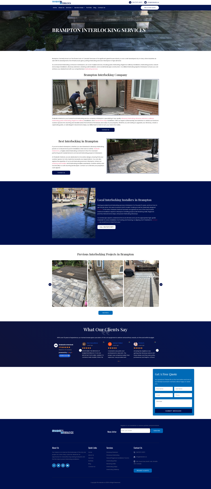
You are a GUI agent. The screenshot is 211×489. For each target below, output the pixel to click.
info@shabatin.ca (153, 2)
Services (69, 8)
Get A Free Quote (150, 8)
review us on (64, 355)
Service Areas (79, 8)
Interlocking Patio (111, 461)
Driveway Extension (112, 452)
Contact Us (101, 8)
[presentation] (50, 284)
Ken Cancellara (139, 343)
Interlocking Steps (111, 466)
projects (100, 209)
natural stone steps (101, 121)
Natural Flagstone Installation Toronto (117, 458)
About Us (61, 8)
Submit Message (173, 411)
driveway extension (141, 118)
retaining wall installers (59, 163)
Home (55, 8)
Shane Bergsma (114, 343)
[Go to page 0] (117, 361)
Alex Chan (86, 343)
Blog (94, 8)
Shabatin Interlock (66, 345)
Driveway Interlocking (112, 455)
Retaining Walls (111, 464)
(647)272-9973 (137, 2)
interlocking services (91, 69)
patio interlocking (65, 121)
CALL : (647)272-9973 (106, 227)
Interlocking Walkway (112, 469)
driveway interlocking (128, 118)
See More (105, 313)
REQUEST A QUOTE (143, 470)
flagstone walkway (78, 121)
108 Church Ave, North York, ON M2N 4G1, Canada (145, 463)
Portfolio (89, 8)
